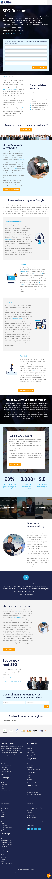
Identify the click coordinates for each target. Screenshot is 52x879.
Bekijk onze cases (26, 130)
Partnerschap (4, 825)
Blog (2, 822)
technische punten (16, 617)
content (19, 215)
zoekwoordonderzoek (8, 619)
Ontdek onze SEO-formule (11, 190)
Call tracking (30, 756)
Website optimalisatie (6, 841)
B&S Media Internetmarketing (8, 747)
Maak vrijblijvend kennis (26, 390)
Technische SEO (4, 769)
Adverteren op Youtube (32, 762)
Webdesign (29, 750)
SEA (9, 157)
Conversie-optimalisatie (6, 842)
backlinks (34, 370)
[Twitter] (39, 829)
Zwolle (2, 783)
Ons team (3, 813)
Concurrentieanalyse (5, 762)
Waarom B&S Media (5, 809)
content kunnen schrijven (16, 318)
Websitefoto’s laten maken (7, 844)
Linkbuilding (4, 767)
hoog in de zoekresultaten (9, 90)
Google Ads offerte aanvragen (34, 769)
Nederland (10, 790)
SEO (7, 76)
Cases (2, 816)
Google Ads (21, 159)
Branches (3, 811)
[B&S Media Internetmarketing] (7, 2)
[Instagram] (32, 829)
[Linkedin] (35, 829)
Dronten (3, 786)
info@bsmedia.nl (16, 33)
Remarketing (30, 767)
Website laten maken (6, 837)
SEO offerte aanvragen (6, 775)
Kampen (3, 781)
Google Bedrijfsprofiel (6, 766)
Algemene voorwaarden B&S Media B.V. (26, 869)
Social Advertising (31, 752)
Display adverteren (31, 764)
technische (24, 272)
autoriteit (34, 215)
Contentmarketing (5, 764)
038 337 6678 (7, 33)
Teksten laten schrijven (6, 771)
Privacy (40, 872)
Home (4, 76)
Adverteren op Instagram (32, 791)
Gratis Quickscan (5, 807)
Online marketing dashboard (33, 754)
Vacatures (3, 820)
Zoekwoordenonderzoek (6, 773)
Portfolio (3, 818)
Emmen (2, 788)
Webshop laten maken (6, 839)
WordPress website (5, 848)
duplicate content (38, 273)
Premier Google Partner (6, 827)
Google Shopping (31, 766)
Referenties (3, 814)
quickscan (17, 612)
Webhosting (4, 846)
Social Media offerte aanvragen (34, 794)
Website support (5, 831)
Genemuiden (4, 785)
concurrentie (8, 240)
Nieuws (2, 823)
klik (16, 168)
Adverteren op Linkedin (32, 793)
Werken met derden (33, 872)
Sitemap (44, 872)
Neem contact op (15, 464)
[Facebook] (28, 829)
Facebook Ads (30, 789)
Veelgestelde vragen (5, 829)
